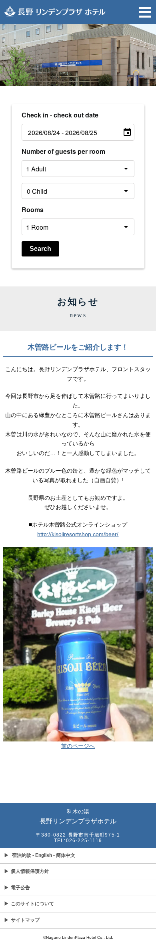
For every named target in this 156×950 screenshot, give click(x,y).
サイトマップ (22, 920)
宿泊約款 (21, 855)
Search (40, 248)
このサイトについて (29, 903)
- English (42, 855)
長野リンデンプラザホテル (78, 816)
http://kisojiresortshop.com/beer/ (77, 534)
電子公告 (17, 887)
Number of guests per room (63, 151)
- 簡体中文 (64, 855)
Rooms (33, 209)
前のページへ (78, 746)
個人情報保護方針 (26, 871)
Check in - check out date (60, 114)
